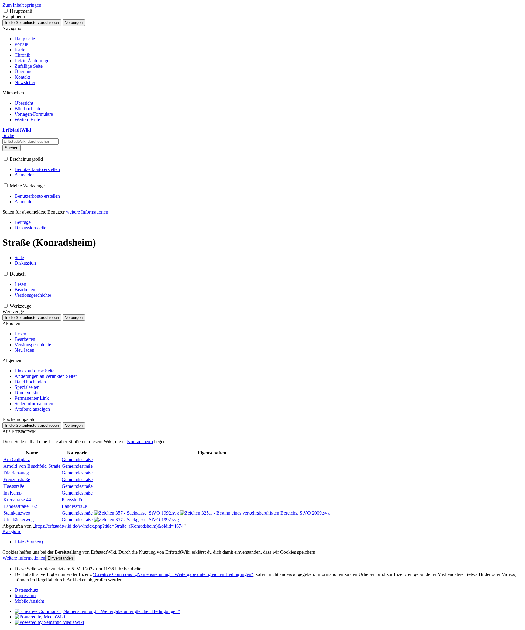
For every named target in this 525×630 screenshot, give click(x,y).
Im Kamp (12, 492)
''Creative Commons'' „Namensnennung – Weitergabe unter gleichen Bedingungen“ (173, 574)
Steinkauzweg (16, 512)
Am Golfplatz (16, 459)
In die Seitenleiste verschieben (32, 22)
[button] (6, 11)
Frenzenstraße (16, 479)
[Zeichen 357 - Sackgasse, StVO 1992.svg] (136, 512)
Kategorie (11, 531)
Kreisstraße (72, 499)
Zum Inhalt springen (21, 5)
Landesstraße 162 (20, 506)
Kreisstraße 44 (17, 499)
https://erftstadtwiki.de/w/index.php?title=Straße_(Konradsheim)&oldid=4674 (109, 526)
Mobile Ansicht (29, 601)
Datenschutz (26, 590)
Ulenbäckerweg (18, 519)
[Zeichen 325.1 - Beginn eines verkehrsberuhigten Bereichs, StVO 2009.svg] (255, 512)
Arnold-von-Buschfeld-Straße (31, 466)
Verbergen (74, 22)
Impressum (25, 595)
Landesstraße (74, 506)
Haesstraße (13, 486)
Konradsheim (140, 441)
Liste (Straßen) (29, 541)
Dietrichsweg (16, 472)
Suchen (11, 148)
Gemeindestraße (77, 459)
